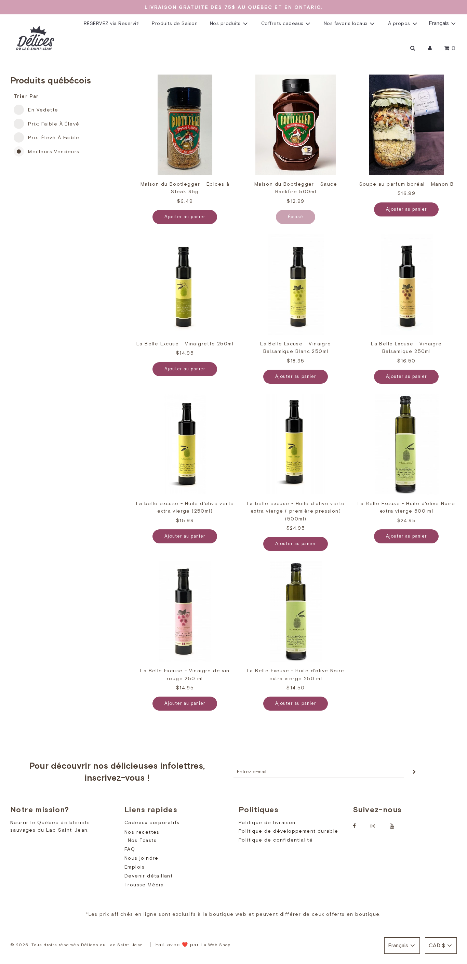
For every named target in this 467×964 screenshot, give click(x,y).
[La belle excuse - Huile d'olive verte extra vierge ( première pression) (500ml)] (295, 444)
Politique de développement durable (288, 831)
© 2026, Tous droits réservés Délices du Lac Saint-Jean (76, 944)
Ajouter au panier (184, 216)
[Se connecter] (430, 48)
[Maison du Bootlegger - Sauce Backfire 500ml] (295, 125)
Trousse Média (144, 884)
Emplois (134, 867)
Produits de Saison (175, 23)
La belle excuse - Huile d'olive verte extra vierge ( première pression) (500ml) (296, 511)
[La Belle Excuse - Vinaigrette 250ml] (185, 284)
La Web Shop (215, 944)
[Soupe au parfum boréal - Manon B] (406, 125)
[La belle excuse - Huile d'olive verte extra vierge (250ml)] (185, 444)
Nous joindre (141, 858)
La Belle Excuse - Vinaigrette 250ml (185, 343)
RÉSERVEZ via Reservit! (112, 23)
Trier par (26, 96)
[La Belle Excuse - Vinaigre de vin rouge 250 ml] (185, 611)
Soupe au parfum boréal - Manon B (406, 184)
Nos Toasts (142, 840)
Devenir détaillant (148, 876)
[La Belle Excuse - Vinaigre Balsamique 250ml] (406, 284)
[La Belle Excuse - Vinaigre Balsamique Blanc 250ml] (295, 284)
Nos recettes (142, 832)
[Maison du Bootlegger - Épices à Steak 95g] (185, 125)
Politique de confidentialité (276, 840)
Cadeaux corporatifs (152, 822)
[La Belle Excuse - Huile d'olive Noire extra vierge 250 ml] (295, 611)
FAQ (129, 849)
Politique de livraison (267, 822)
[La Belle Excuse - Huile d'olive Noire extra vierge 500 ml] (406, 444)
